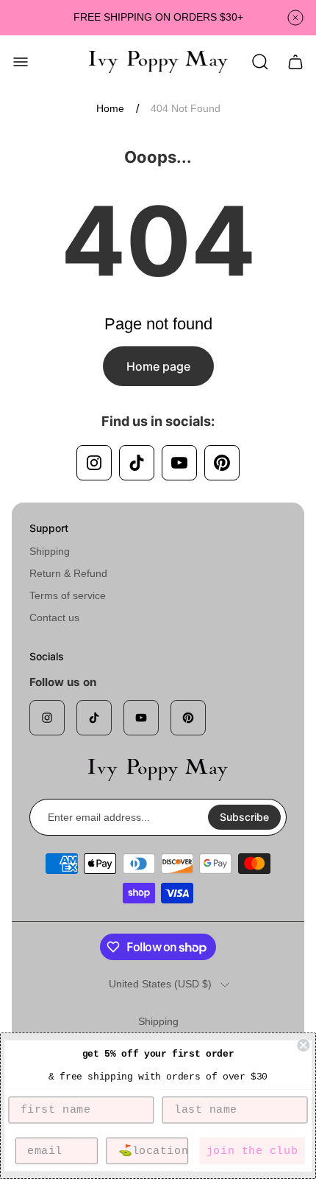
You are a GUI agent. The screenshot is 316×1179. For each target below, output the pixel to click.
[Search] (260, 62)
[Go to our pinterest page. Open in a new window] (222, 462)
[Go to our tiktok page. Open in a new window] (136, 462)
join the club (252, 1150)
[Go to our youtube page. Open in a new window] (179, 462)
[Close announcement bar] (295, 18)
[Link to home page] (158, 770)
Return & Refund (68, 573)
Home (110, 108)
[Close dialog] (303, 1045)
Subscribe (244, 817)
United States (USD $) (160, 984)
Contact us (54, 617)
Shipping (49, 551)
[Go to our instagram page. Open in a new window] (94, 462)
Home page (158, 366)
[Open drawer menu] (20, 62)
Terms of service (67, 595)
